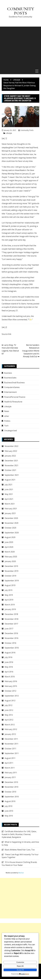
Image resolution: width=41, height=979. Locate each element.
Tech (6, 425)
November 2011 (11, 744)
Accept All (20, 970)
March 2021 (10, 504)
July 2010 (8, 806)
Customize (20, 962)
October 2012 (10, 691)
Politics (7, 421)
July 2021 (8, 484)
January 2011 (10, 777)
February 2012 (11, 729)
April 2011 (9, 763)
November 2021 (11, 465)
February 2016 (11, 681)
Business (8, 373)
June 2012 (9, 710)
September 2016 (12, 648)
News (6, 411)
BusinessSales (10, 377)
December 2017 (11, 624)
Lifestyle (9, 133)
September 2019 (12, 580)
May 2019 (9, 595)
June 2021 (9, 489)
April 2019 (9, 600)
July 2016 (8, 657)
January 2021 (10, 513)
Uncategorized (10, 430)
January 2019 (10, 609)
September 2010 (12, 796)
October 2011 (10, 748)
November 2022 (11, 446)
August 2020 (10, 537)
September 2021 (12, 475)
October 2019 (10, 576)
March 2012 (10, 724)
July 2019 (8, 590)
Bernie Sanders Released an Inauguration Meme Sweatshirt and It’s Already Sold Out (30, 351)
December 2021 (11, 460)
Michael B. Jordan (9, 151)
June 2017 (9, 628)
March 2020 (10, 552)
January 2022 (10, 456)
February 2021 (11, 508)
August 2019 (10, 585)
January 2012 (10, 734)
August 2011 (10, 758)
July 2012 (8, 705)
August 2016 (10, 652)
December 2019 (11, 566)
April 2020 (9, 547)
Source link (6, 334)
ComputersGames (12, 387)
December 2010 (11, 782)
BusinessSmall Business (14, 382)
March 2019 (10, 604)
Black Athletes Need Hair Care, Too (20, 849)
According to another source (14, 265)
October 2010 (10, 792)
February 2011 (11, 772)
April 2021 (9, 499)
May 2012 (9, 715)
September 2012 (12, 696)
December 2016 (11, 633)
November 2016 (11, 638)
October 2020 (10, 528)
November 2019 (11, 571)
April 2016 (9, 672)
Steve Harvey (7, 144)
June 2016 (9, 662)
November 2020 (11, 523)
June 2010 (9, 811)
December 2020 (11, 518)
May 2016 (9, 667)
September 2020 (12, 532)
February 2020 (11, 556)
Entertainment (10, 392)
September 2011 (12, 753)
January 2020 (10, 561)
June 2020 (9, 542)
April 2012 (9, 720)
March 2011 (10, 768)
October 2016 (10, 643)
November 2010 (11, 787)
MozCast (21, 872)
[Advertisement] (20, 47)
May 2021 (9, 494)
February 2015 (11, 686)
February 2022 (11, 451)
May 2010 (9, 816)
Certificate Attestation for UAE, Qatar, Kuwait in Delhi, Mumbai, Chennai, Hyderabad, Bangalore (19, 834)
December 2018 (11, 614)
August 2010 (10, 801)
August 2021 (10, 480)
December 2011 (11, 739)
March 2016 (10, 676)
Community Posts (20, 11)
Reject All (20, 966)
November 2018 (11, 619)
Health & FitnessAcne (13, 401)
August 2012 (10, 700)
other (6, 416)
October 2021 (10, 470)
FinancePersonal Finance (14, 397)
